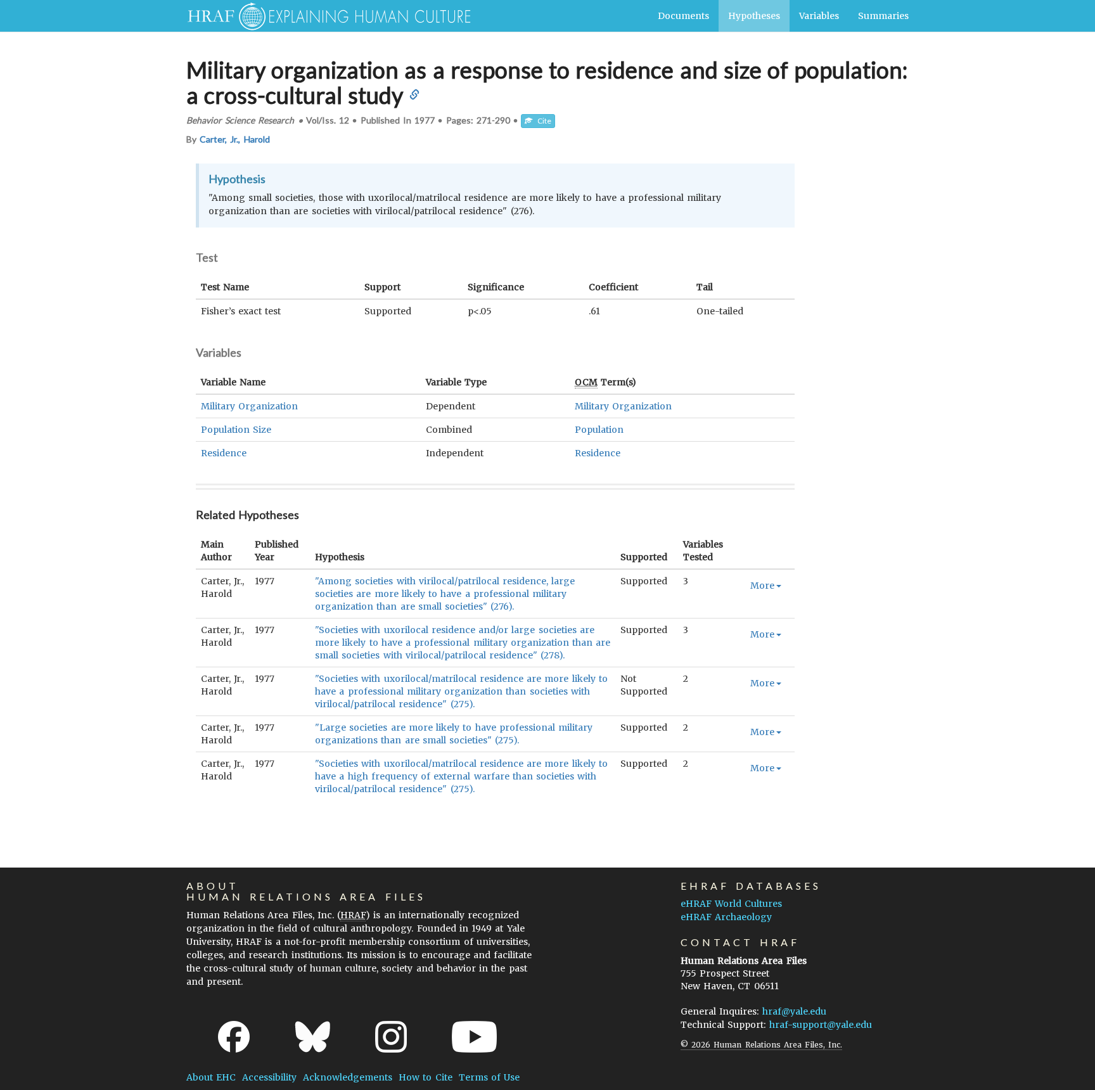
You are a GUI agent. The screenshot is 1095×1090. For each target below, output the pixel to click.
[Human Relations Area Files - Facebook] (234, 1037)
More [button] (762, 585)
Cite (541, 120)
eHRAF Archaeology (726, 917)
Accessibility (269, 1077)
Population (599, 429)
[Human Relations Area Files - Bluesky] (312, 1037)
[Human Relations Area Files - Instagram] (391, 1037)
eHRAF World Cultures (731, 903)
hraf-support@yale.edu (820, 1024)
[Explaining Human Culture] (324, 16)
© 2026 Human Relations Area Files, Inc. (761, 1044)
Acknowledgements (347, 1077)
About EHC (211, 1077)
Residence (224, 453)
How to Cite (425, 1077)
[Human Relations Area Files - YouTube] (474, 1037)
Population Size (236, 429)
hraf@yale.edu (794, 1011)
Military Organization (249, 406)
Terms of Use (489, 1077)
